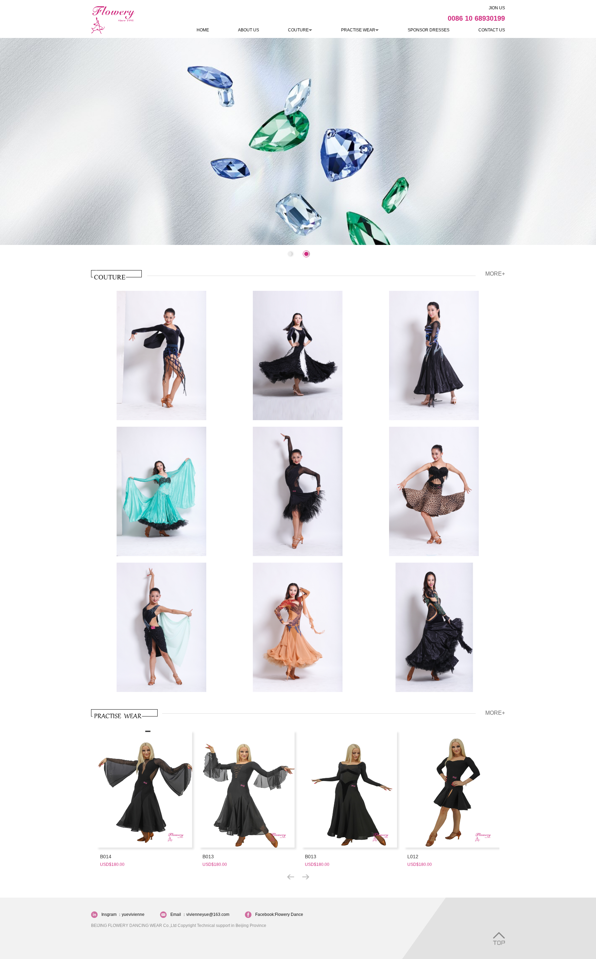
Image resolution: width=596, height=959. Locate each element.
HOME (203, 30)
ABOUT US (248, 30)
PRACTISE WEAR (358, 30)
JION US (497, 8)
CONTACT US (491, 30)
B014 (105, 856)
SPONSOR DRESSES (428, 30)
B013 (208, 856)
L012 (412, 856)
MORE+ (495, 274)
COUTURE (298, 30)
